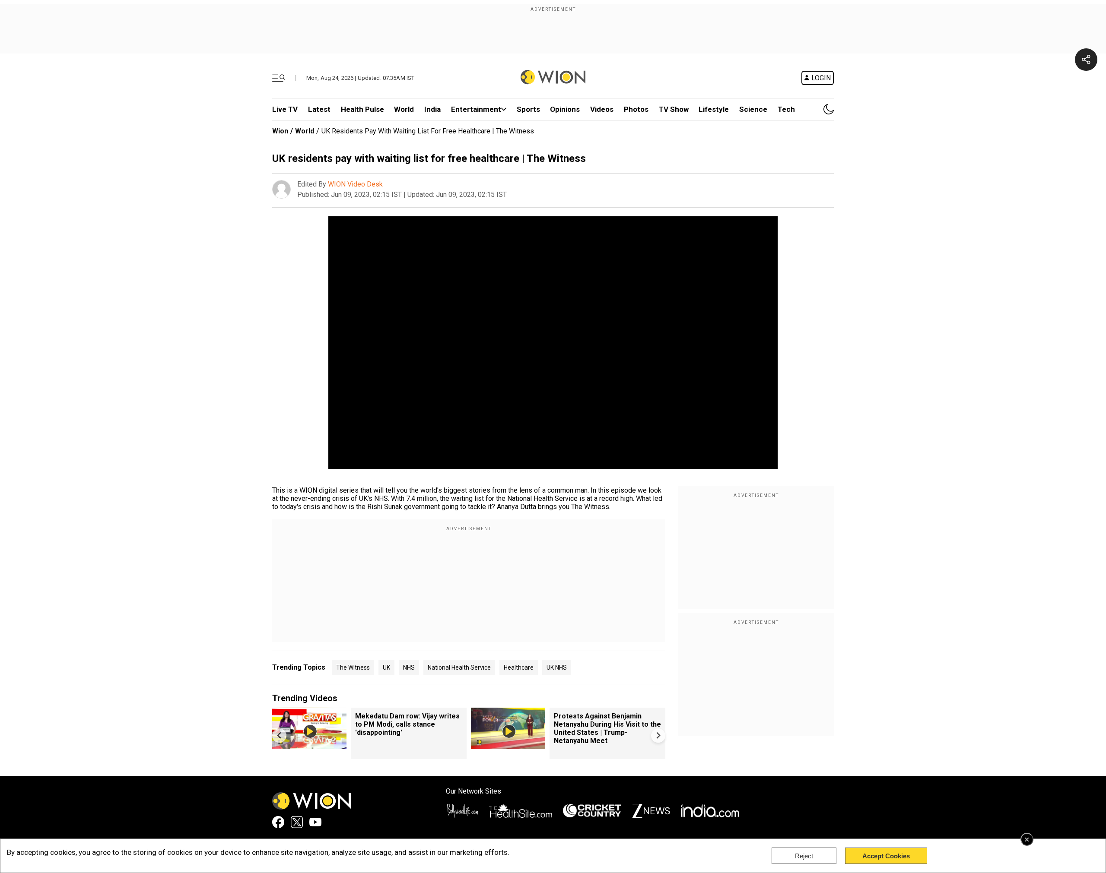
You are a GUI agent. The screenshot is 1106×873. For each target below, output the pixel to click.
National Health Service (459, 667)
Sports (528, 109)
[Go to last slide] (279, 735)
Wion (280, 131)
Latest (319, 109)
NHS (409, 667)
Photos (636, 109)
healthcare (519, 667)
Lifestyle (714, 109)
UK (386, 667)
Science (753, 109)
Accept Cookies (886, 856)
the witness (353, 667)
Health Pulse (362, 109)
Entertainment (476, 109)
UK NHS (557, 667)
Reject (804, 856)
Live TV (285, 109)
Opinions (565, 109)
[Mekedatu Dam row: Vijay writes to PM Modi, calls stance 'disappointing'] (309, 745)
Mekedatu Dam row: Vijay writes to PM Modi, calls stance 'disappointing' (407, 724)
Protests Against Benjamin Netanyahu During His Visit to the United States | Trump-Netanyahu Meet (607, 728)
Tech (786, 109)
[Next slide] (658, 735)
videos (601, 109)
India (432, 109)
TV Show (674, 109)
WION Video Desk (355, 184)
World (404, 109)
